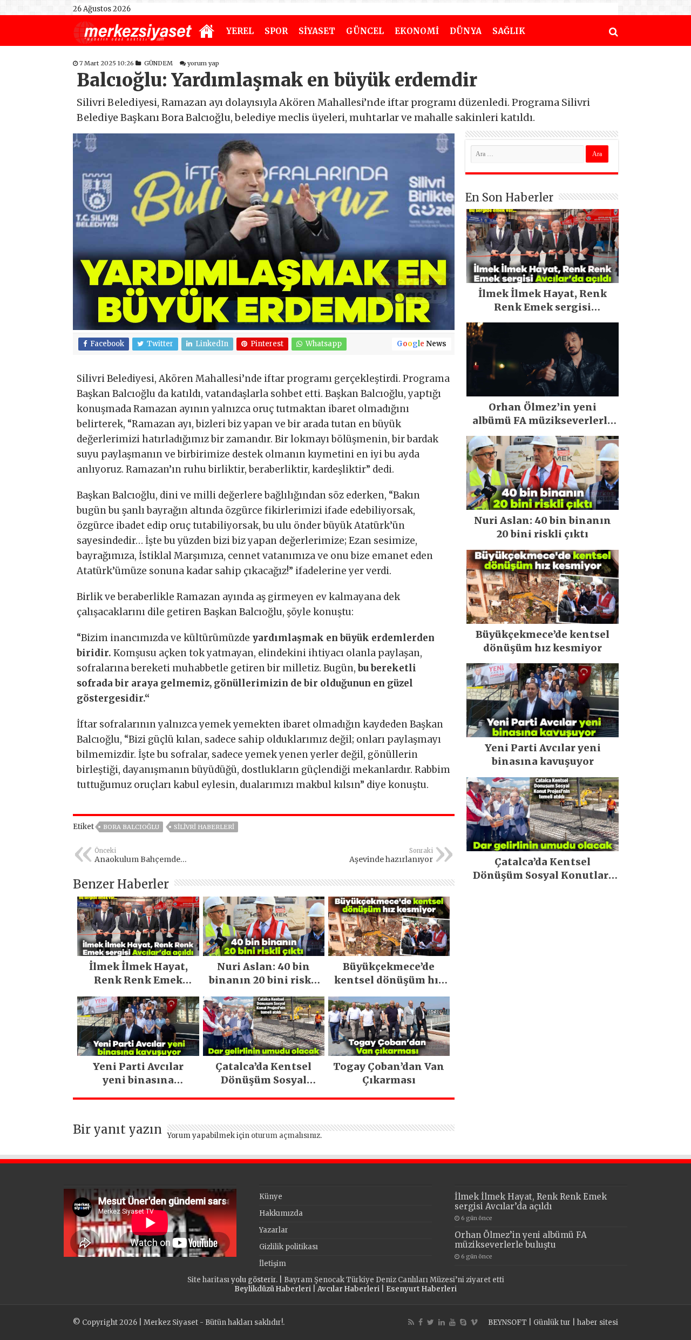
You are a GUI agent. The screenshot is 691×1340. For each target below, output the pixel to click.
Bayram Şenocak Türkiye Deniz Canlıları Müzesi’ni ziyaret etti (394, 1279)
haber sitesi (597, 1322)
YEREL (240, 31)
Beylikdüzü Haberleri (272, 1289)
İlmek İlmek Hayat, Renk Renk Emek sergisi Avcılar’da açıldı (531, 1201)
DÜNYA (466, 31)
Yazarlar (273, 1230)
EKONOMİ (417, 31)
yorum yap (203, 63)
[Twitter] (430, 1322)
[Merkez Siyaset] (133, 31)
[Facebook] (420, 1322)
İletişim (272, 1263)
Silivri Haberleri (204, 827)
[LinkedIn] (441, 1322)
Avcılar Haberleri (348, 1289)
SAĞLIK (508, 31)
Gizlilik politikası (288, 1246)
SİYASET (317, 31)
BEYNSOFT (507, 1322)
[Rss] (411, 1322)
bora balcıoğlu (131, 827)
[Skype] (463, 1322)
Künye (270, 1196)
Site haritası (208, 1279)
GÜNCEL (365, 31)
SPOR (276, 31)
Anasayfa (207, 32)
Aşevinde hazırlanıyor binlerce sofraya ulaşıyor (386, 855)
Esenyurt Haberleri (421, 1289)
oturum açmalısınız (285, 1135)
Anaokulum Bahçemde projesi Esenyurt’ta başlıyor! (147, 855)
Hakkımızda (281, 1213)
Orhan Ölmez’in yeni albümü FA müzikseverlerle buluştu (521, 1240)
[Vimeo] (474, 1322)
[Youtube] (452, 1322)
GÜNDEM (158, 63)
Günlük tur (552, 1322)
